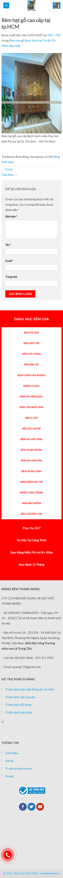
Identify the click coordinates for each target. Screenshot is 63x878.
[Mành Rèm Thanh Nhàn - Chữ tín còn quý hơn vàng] (31, 5)
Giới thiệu (11, 753)
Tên (8, 244)
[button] (6, 5)
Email (9, 260)
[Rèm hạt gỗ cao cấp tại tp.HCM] (31, 93)
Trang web (11, 276)
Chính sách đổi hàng (18, 704)
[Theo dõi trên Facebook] (23, 807)
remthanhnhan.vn (50, 873)
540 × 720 (53, 35)
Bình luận (11, 216)
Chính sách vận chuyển (20, 697)
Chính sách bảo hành (18, 712)
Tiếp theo (9, 174)
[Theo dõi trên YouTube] (40, 807)
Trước (7, 169)
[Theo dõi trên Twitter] (31, 807)
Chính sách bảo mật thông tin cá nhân (29, 689)
